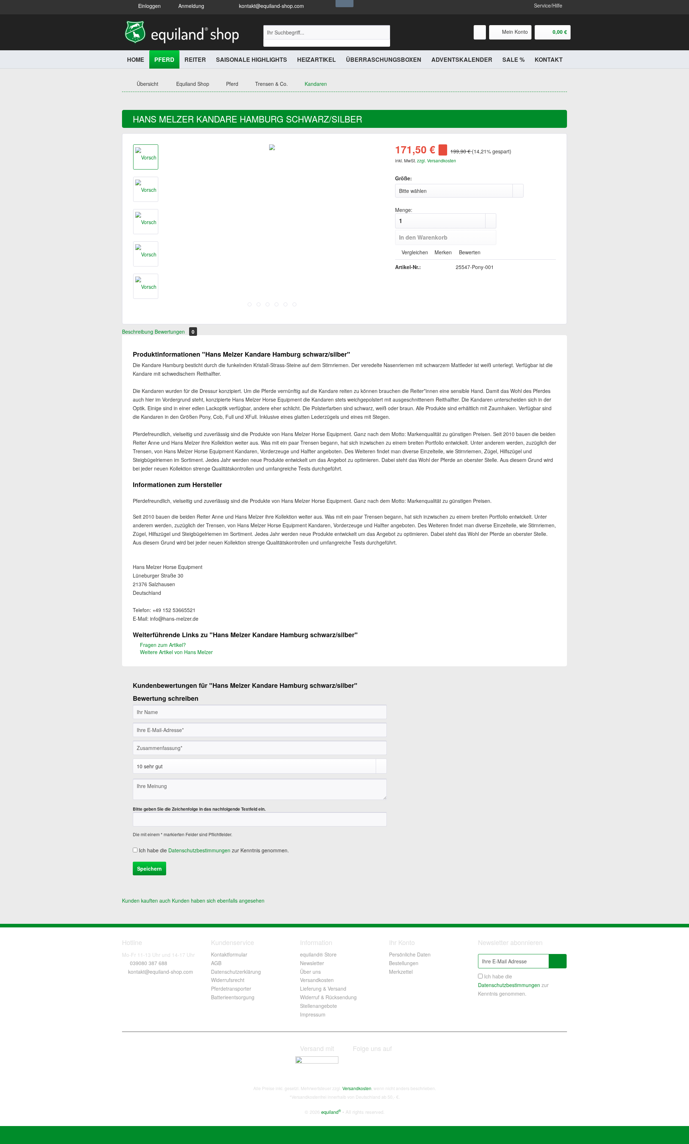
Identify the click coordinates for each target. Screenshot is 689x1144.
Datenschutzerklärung (236, 971)
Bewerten (469, 252)
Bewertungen (174, 331)
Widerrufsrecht (227, 979)
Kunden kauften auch (146, 900)
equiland (331, 1111)
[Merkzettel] (480, 32)
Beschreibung (137, 331)
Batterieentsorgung (232, 997)
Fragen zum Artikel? (162, 644)
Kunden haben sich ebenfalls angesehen (218, 900)
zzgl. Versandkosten (436, 160)
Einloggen (149, 5)
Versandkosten (317, 979)
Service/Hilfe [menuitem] (548, 5)
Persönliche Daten (410, 954)
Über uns (310, 971)
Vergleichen (414, 252)
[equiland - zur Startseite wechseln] (182, 32)
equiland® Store (318, 954)
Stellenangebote (318, 1005)
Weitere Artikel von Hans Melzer (176, 652)
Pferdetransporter (231, 988)
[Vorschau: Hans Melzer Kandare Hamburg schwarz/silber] (145, 157)
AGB (216, 963)
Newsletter (312, 963)
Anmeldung (190, 5)
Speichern (149, 868)
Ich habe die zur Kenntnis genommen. (214, 850)
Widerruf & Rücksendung (328, 997)
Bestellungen (403, 963)
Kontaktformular (229, 954)
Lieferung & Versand (323, 988)
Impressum (312, 1014)
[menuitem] (326, 36)
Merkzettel (401, 971)
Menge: (403, 209)
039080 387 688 (148, 963)
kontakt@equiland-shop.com (271, 5)
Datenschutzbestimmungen (199, 850)
